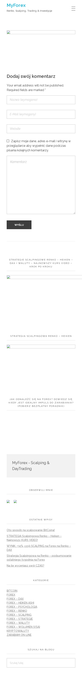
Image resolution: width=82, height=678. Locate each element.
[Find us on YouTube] (17, 503)
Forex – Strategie (20, 618)
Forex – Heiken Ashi (20, 602)
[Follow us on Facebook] (10, 503)
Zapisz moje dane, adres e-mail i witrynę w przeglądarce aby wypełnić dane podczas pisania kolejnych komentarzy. (39, 145)
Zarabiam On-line (19, 634)
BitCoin (12, 590)
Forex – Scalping (19, 614)
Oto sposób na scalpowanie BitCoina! (31, 530)
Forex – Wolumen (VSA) (23, 626)
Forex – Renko (17, 610)
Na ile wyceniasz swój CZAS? (25, 565)
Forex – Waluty (18, 622)
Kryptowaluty (18, 630)
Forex (11, 594)
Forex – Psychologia (22, 606)
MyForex (16, 5)
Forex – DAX (15, 598)
